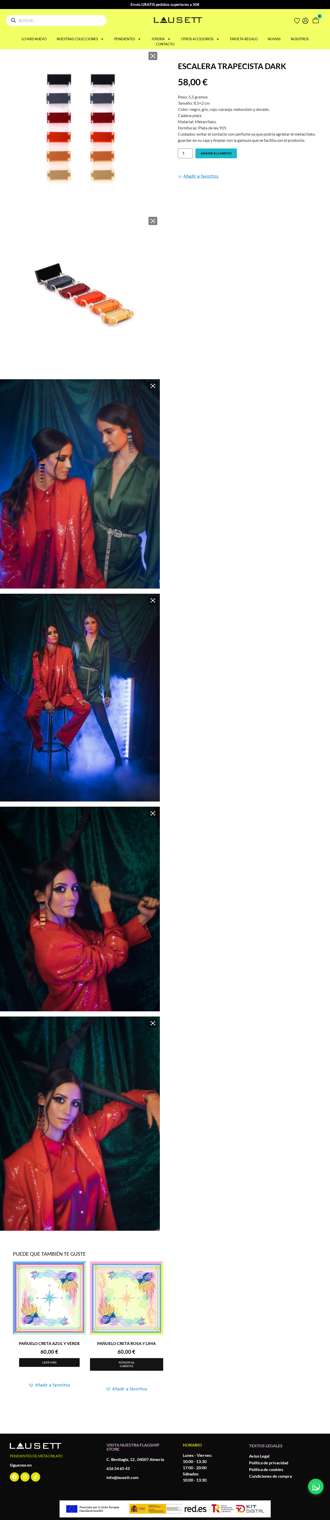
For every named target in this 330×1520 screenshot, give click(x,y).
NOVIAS (274, 39)
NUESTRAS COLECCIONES (77, 39)
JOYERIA (158, 39)
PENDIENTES (124, 39)
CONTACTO (165, 44)
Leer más (49, 1362)
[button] (198, 176)
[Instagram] (25, 1477)
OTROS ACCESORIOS (197, 39)
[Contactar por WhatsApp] (316, 1486)
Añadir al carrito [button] (127, 1364)
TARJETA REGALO (244, 39)
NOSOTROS (300, 39)
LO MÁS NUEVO (34, 39)
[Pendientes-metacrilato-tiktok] (35, 1477)
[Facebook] (14, 1477)
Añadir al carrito (216, 153)
